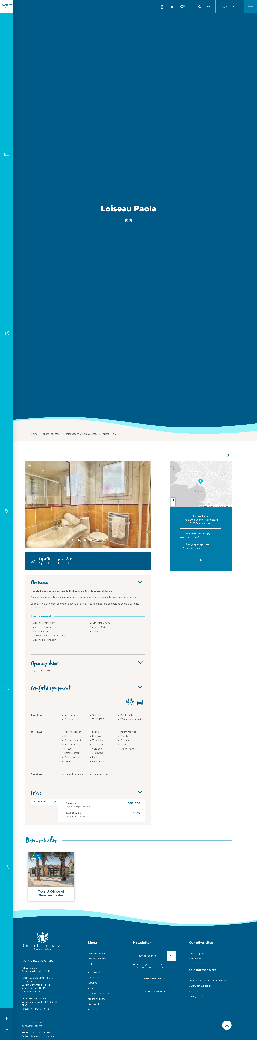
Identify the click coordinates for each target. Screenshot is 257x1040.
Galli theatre (195, 959)
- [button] (173, 504)
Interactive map (154, 991)
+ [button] (173, 499)
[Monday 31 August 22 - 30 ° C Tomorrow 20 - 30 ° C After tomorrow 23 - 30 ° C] (173, 6)
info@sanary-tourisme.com (40, 1036)
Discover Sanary (96, 953)
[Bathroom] (88, 548)
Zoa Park (193, 991)
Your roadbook (96, 1004)
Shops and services (6, 867)
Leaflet (201, 506)
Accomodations (6, 154)
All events (6, 688)
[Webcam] (163, 6)
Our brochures (154, 978)
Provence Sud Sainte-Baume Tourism (208, 981)
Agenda (92, 988)
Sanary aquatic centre (200, 986)
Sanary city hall (196, 953)
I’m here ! (92, 964)
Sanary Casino (196, 997)
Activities (6, 510)
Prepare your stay (97, 959)
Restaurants (6, 332)
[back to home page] (6, 6)
